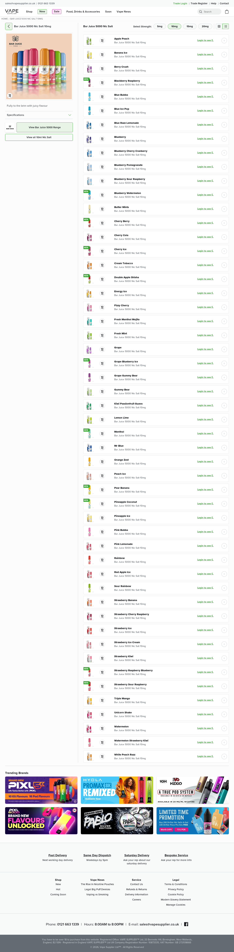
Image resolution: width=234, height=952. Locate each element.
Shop (58, 880)
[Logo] (11, 11)
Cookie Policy (176, 894)
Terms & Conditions (175, 884)
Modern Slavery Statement (176, 899)
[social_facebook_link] (186, 924)
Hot (58, 889)
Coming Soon (58, 894)
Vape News (97, 880)
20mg (205, 26)
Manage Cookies (175, 904)
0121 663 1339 (46, 3)
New (58, 884)
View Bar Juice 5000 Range (45, 127)
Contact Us (136, 884)
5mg (159, 26)
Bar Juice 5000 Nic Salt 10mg (130, 42)
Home (4, 18)
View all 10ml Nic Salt (39, 137)
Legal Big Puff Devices (97, 889)
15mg (190, 26)
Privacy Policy (176, 889)
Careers (136, 899)
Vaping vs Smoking (97, 894)
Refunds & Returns (136, 889)
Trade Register (199, 3)
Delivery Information (136, 894)
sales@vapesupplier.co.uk (20, 3)
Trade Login (180, 3)
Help (214, 3)
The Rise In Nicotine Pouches (97, 884)
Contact (224, 3)
